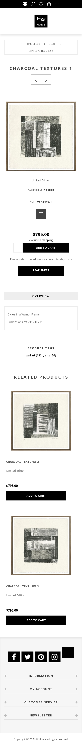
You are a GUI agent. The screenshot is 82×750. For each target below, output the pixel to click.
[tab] (41, 296)
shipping (47, 240)
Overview (41, 296)
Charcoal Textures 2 (22, 462)
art (47, 355)
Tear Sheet (40, 270)
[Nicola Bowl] (36, 80)
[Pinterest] (41, 657)
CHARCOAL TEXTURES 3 (22, 586)
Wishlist (41, 4)
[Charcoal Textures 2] (46, 80)
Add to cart (45, 247)
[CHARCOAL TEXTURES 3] (41, 545)
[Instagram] (55, 657)
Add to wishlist (41, 214)
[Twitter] (27, 657)
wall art (30, 355)
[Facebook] (14, 657)
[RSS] (68, 652)
